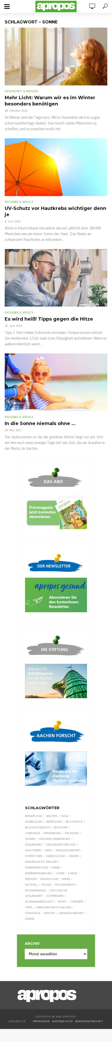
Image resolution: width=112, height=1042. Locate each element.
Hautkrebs (33, 850)
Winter (49, 913)
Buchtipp (61, 827)
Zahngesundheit (71, 913)
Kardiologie (55, 856)
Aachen (51, 816)
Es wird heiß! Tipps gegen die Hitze (49, 319)
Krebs (56, 867)
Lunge (72, 873)
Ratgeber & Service (19, 202)
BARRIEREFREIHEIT (89, 1021)
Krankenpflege (36, 867)
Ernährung (52, 833)
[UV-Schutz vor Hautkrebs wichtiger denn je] (56, 167)
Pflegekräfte (65, 885)
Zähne (29, 919)
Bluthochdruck (38, 827)
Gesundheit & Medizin (21, 91)
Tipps (28, 907)
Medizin (31, 879)
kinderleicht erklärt (41, 862)
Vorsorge (32, 913)
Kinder (74, 856)
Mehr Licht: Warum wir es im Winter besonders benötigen (50, 101)
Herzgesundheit (68, 850)
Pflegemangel (36, 890)
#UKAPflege (33, 816)
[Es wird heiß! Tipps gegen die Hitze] (56, 278)
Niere (66, 879)
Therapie (76, 901)
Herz (48, 850)
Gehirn (30, 839)
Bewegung (54, 821)
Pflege (46, 885)
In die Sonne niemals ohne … (40, 423)
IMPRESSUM (41, 1021)
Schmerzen (55, 896)
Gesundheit (34, 844)
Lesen (60, 873)
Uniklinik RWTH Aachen (53, 907)
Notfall (31, 885)
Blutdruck (74, 821)
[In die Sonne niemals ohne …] (56, 382)
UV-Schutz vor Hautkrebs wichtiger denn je (55, 211)
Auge (65, 816)
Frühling (72, 833)
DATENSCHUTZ (63, 1021)
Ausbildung (34, 821)
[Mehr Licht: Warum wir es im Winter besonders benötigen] (56, 56)
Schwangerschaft (39, 901)
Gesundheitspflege (61, 844)
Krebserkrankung (38, 873)
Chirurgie (32, 833)
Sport (62, 901)
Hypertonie (33, 856)
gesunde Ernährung (54, 839)
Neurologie (49, 879)
